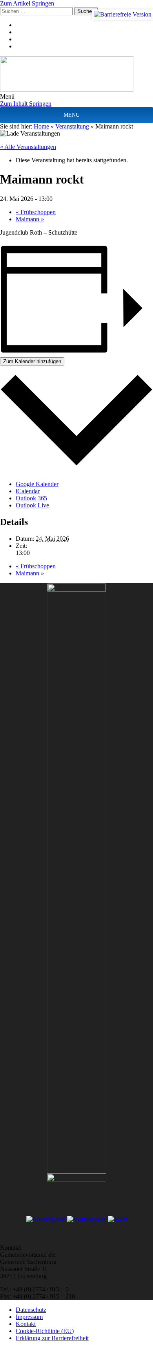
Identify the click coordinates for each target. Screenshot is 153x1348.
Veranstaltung (72, 126)
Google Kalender (37, 484)
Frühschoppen (36, 212)
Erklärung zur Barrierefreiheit (52, 1338)
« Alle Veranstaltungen (28, 146)
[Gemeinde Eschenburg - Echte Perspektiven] (76, 74)
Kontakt (26, 1323)
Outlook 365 (31, 498)
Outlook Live (32, 505)
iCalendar (28, 491)
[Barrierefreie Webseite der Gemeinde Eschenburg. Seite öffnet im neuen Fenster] (122, 14)
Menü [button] (7, 96)
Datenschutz (31, 1309)
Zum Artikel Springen (27, 3)
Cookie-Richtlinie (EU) (45, 1331)
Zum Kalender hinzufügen (32, 361)
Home (41, 126)
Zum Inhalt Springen (25, 103)
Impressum (29, 1316)
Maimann (30, 219)
